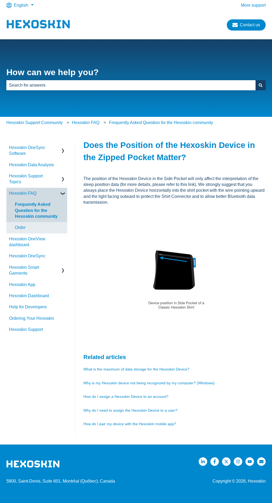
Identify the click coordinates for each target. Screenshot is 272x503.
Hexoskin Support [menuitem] (26, 329)
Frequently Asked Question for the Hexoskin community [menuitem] (36, 210)
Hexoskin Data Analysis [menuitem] (31, 165)
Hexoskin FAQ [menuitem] (22, 193)
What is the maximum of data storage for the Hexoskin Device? (136, 369)
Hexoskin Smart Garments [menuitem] (24, 270)
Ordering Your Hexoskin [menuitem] (31, 318)
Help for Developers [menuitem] (28, 307)
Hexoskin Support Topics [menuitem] (26, 179)
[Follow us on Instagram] (238, 461)
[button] (63, 148)
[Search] (261, 85)
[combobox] (131, 85)
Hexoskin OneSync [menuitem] (27, 256)
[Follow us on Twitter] (226, 461)
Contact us (250, 25)
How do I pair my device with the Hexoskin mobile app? (129, 424)
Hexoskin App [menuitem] (22, 284)
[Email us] (261, 461)
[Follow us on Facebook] (214, 461)
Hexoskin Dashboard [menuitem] (29, 295)
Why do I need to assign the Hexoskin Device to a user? (130, 410)
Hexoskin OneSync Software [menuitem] (27, 150)
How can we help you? (52, 72)
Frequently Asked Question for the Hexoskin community (161, 122)
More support (253, 5)
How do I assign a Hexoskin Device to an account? (125, 396)
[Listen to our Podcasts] (249, 461)
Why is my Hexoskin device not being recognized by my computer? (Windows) (149, 383)
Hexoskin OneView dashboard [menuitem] (27, 242)
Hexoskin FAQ (85, 122)
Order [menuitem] (20, 227)
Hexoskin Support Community (34, 122)
